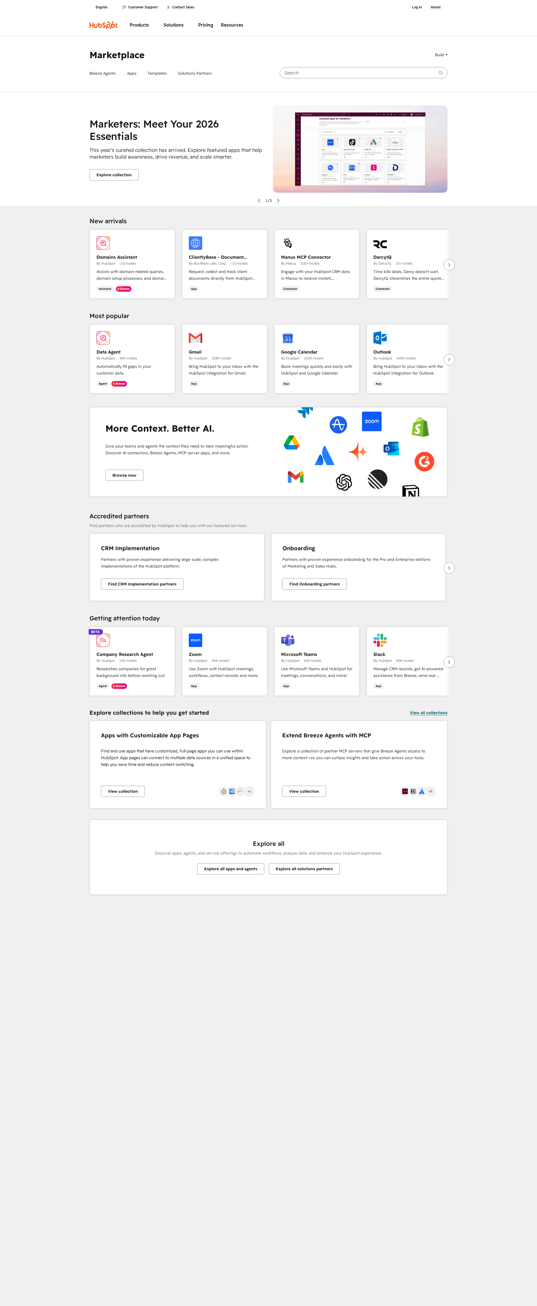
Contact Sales (183, 7)
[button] (441, 54)
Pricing (205, 25)
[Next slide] (278, 200)
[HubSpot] (103, 25)
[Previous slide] (259, 200)
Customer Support (143, 7)
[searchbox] (363, 72)
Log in (417, 7)
